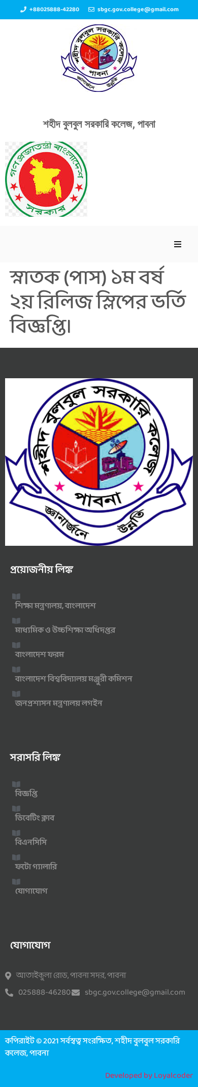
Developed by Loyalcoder (149, 1075)
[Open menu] (178, 244)
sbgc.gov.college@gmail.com (135, 992)
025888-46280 (44, 992)
